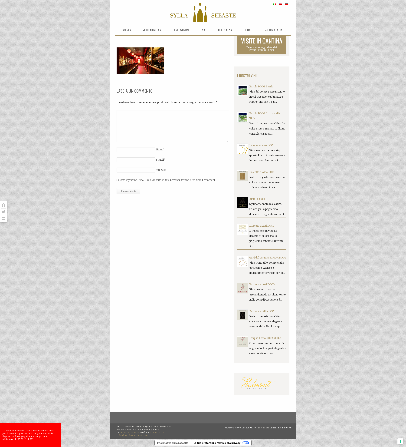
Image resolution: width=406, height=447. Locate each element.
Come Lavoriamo (181, 30)
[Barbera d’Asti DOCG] (242, 288)
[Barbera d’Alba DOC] (242, 314)
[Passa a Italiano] (274, 4)
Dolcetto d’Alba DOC (261, 172)
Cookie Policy (249, 428)
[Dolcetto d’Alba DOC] (242, 175)
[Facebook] (3, 205)
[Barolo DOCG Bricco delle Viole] (242, 117)
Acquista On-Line (274, 30)
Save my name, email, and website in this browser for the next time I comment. (168, 180)
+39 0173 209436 (130, 432)
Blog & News (225, 30)
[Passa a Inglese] (280, 4)
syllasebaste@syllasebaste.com (132, 435)
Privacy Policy (232, 428)
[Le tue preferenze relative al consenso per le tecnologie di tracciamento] (400, 441)
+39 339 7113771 (159, 432)
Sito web (161, 169)
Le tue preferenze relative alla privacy (216, 442)
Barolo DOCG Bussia (261, 86)
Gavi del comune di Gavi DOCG (267, 257)
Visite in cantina (152, 30)
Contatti (248, 30)
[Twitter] (3, 212)
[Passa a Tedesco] (286, 4)
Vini (204, 30)
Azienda (127, 30)
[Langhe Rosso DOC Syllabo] (242, 341)
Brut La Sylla (257, 198)
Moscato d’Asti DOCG (261, 225)
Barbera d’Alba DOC (261, 311)
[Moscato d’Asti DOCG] (242, 229)
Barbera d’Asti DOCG (262, 284)
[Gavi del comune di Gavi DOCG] (242, 261)
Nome (160, 149)
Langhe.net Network (280, 428)
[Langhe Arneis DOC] (242, 148)
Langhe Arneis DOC (261, 145)
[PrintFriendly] (3, 218)
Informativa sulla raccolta (172, 442)
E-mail (160, 159)
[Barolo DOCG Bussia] (242, 90)
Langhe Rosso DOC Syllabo (265, 338)
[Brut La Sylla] (242, 202)
